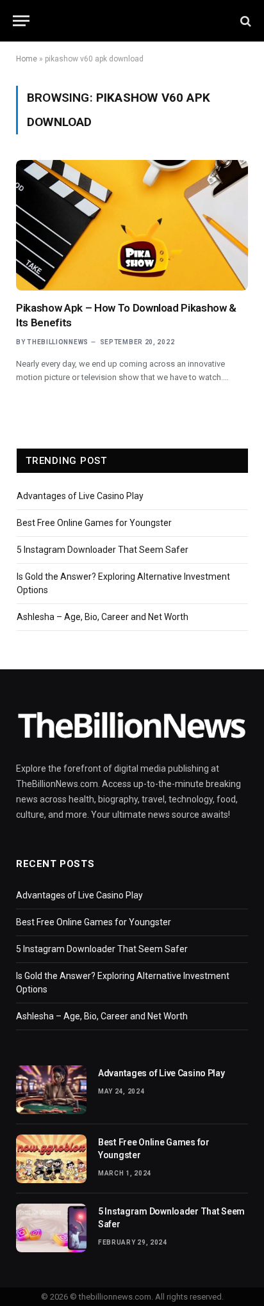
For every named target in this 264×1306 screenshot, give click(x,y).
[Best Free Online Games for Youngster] (51, 1159)
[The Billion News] (132, 21)
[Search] (244, 20)
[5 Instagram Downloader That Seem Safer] (51, 1228)
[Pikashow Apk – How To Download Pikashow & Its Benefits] (132, 225)
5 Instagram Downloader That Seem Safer (102, 550)
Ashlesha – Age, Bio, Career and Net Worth (102, 617)
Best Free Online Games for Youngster (94, 523)
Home (26, 58)
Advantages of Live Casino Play (80, 496)
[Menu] (21, 20)
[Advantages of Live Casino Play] (51, 1089)
